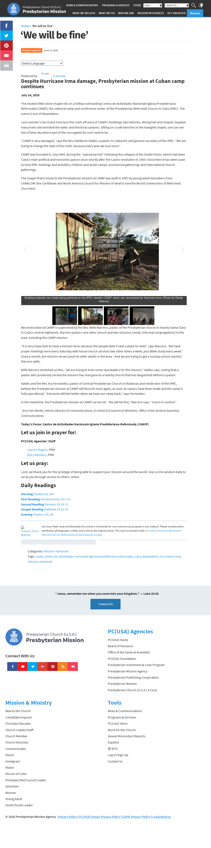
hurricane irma (170, 556)
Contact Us (105, 604)
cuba (137, 556)
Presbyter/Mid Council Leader (25, 780)
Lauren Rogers (37, 449)
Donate (195, 13)
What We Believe (84, 13)
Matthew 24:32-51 (44, 509)
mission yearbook (40, 561)
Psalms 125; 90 (37, 514)
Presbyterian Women (122, 683)
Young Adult (13, 799)
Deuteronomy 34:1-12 (45, 499)
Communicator (15, 749)
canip (39, 556)
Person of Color (16, 774)
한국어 (113, 749)
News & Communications (82, 5)
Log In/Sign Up (118, 755)
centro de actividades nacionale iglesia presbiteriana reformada (88, 556)
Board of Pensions (120, 646)
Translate (59, 76)
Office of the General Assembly (129, 652)
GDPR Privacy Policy (136, 817)
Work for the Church (122, 730)
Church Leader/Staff (19, 730)
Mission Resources (150, 13)
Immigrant (12, 761)
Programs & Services (115, 5)
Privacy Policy (67, 817)
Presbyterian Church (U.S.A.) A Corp (132, 690)
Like (4, 23)
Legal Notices (161, 817)
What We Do (107, 13)
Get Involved (176, 13)
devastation (150, 556)
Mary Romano (36, 455)
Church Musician (16, 742)
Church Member (16, 736)
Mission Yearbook (31, 50)
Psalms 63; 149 (37, 494)
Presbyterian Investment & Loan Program (136, 665)
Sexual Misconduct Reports (126, 736)
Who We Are (126, 13)
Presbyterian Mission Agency (127, 671)
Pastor (9, 767)
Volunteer (12, 786)
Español (113, 742)
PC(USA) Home (118, 640)
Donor (9, 755)
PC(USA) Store (118, 723)
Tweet (5, 33)
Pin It (4, 43)
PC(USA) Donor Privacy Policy (99, 817)
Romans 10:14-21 (44, 504)
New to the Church (18, 711)
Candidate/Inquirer (18, 717)
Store (137, 5)
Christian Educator (18, 723)
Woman (10, 793)
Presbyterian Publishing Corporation (133, 677)
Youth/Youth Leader (19, 805)
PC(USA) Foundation (122, 659)
